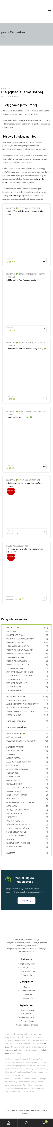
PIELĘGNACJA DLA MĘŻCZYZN (19, 650)
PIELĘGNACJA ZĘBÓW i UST (29, 208)
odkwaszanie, (10, 1050)
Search (26, 1123)
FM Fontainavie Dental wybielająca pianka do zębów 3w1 (25, 550)
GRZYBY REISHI (13, 780)
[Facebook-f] (21, 1099)
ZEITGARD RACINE (14, 687)
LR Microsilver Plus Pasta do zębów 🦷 (22, 280)
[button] (27, 900)
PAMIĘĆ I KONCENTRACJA (17, 810)
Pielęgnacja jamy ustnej (22, 92)
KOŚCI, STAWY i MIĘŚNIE (16, 795)
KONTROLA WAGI (13, 791)
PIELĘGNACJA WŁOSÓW (16, 661)
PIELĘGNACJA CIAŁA (15, 642)
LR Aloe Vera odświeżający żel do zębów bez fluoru (25, 212)
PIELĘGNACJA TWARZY (16, 657)
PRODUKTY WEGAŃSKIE (16, 727)
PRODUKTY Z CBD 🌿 (15, 733)
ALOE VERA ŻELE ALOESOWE (18, 762)
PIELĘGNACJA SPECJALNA (18, 654)
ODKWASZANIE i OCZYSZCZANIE (20, 802)
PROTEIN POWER (13, 821)
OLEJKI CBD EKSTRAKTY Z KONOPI (21, 741)
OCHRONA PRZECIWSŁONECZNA (20, 639)
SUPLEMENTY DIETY (15, 747)
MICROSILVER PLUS (25, 274)
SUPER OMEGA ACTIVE (16, 832)
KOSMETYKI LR (6, 88)
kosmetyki (35, 943)
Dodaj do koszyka (44, 260)
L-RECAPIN (11, 631)
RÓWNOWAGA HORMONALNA (18, 825)
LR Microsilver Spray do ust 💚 (19, 417)
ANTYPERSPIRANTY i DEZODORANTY (22, 704)
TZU (4, 96)
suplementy (20, 943)
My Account (9, 1123)
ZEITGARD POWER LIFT (16, 683)
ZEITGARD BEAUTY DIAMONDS (19, 672)
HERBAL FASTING (14, 784)
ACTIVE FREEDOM (14, 758)
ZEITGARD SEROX (14, 690)
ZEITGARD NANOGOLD (16, 679)
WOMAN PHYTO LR (14, 847)
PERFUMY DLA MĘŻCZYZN (17, 708)
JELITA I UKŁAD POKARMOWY (19, 788)
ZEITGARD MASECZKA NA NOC (19, 676)
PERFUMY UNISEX (14, 715)
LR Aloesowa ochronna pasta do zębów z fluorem (24, 484)
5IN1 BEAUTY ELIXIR (15, 751)
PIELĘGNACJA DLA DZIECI (17, 646)
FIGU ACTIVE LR (13, 777)
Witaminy (10, 839)
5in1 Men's (10, 754)
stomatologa (15, 195)
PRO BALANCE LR (14, 813)
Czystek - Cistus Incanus (17, 769)
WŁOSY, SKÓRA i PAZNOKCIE (18, 843)
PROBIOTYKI (11, 817)
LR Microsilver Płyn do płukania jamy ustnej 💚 (26, 349)
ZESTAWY (10, 853)
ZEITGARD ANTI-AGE (15, 668)
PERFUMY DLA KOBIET (16, 700)
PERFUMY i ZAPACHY (15, 697)
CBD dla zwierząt (13, 737)
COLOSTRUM (12, 765)
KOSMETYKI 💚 (12, 208)
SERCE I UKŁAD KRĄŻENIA (17, 828)
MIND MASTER (12, 799)
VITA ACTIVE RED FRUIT (17, 836)
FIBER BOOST (12, 773)
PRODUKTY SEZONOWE (16, 721)
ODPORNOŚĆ (12, 806)
